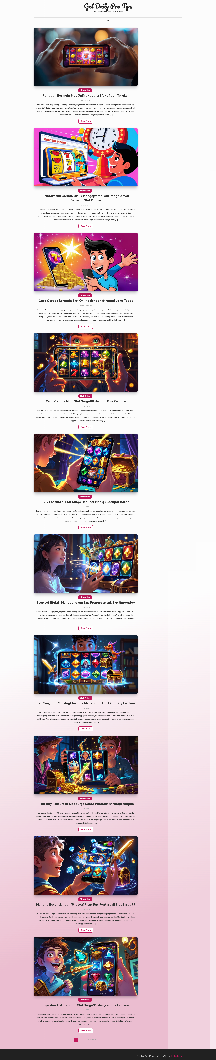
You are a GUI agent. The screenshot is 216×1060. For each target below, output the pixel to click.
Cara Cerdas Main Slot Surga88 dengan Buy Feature (86, 401)
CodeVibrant (176, 1056)
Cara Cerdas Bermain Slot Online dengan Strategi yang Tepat (86, 301)
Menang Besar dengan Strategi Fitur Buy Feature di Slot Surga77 (85, 904)
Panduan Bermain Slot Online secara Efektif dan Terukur (86, 95)
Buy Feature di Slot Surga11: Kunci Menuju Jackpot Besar (86, 502)
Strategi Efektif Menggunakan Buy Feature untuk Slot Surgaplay (86, 602)
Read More (86, 121)
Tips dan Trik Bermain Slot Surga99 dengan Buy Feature (86, 1005)
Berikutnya (92, 1040)
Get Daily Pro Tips (108, 6)
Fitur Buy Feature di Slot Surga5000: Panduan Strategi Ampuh (86, 804)
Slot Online (85, 90)
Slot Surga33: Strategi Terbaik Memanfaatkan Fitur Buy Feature (86, 703)
